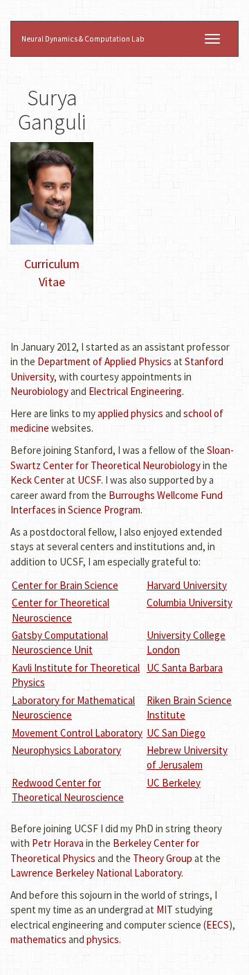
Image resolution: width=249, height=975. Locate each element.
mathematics (38, 939)
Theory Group (162, 858)
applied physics (130, 413)
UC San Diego (176, 732)
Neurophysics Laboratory (66, 750)
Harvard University (187, 585)
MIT (164, 909)
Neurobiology (39, 391)
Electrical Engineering (135, 391)
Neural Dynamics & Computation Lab (83, 39)
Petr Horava (58, 843)
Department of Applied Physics (104, 361)
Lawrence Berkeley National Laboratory (95, 872)
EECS (217, 924)
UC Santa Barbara (185, 667)
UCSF (89, 479)
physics (102, 939)
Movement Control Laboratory (77, 732)
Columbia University (189, 602)
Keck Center (37, 479)
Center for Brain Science (65, 585)
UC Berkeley (174, 782)
